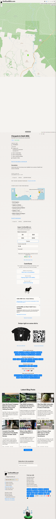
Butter (14, 359)
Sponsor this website (28, 317)
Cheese (22, 359)
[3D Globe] (45, 1)
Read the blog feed (8, 494)
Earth (12, 180)
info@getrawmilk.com (10, 476)
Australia (15, 180)
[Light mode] (52, 1)
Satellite (42, 192)
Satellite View (53, 4)
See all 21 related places (16, 218)
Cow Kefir (30, 359)
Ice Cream (40, 359)
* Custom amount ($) (22, 243)
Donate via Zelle (9, 485)
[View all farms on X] (30, 370)
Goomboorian (24, 180)
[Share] (42, 134)
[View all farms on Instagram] (26, 371)
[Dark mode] (48, 1)
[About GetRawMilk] (2, 510)
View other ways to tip (28, 259)
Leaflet (43, 132)
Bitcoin (40, 375)
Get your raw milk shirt (21, 345)
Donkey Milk (39, 352)
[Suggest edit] (44, 134)
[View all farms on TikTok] (32, 371)
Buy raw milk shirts (9, 489)
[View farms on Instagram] (46, 496)
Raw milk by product (30, 483)
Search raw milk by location (32, 484)
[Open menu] (54, 1)
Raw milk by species (30, 481)
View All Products (31, 361)
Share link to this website (10, 499)
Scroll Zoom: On (40, 190)
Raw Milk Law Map (25, 377)
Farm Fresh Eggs (23, 366)
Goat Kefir (35, 359)
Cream (18, 359)
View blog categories (8, 495)
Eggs (45, 493)
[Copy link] (40, 134)
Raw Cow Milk (17, 140)
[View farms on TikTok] (27, 498)
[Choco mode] (50, 1)
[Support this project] (47, 1)
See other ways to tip (10, 488)
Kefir (26, 359)
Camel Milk (17, 354)
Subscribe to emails (8, 492)
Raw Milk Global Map (28, 375)
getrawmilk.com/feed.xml (10, 496)
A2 (46, 491)
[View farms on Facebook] (44, 496)
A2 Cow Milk (22, 352)
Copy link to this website (10, 498)
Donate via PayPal (9, 482)
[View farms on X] (50, 496)
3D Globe (36, 375)
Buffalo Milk (23, 354)
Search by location (18, 375)
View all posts (28, 449)
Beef (29, 366)
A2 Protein (38, 354)
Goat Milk (27, 352)
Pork (32, 366)
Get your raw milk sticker (38, 345)
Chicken (35, 366)
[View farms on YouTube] (48, 496)
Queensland (20, 180)
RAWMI (18, 377)
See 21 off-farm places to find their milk (19, 161)
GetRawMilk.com (41, 199)
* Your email (20, 249)
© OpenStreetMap (47, 132)
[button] (1, 4)
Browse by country (30, 480)
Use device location (35, 377)
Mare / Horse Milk (31, 354)
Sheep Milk (33, 352)
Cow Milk (16, 352)
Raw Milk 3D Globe (30, 478)
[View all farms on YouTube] (28, 371)
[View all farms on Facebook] (24, 371)
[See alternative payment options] (30, 256)
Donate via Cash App (9, 483)
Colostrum (23, 361)
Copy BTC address (9, 486)
